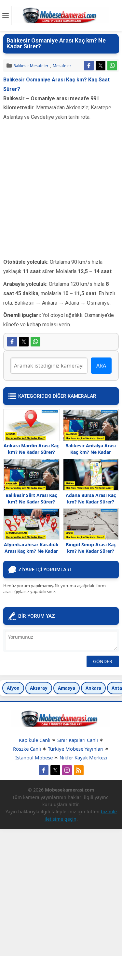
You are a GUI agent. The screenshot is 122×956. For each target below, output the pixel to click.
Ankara (93, 688)
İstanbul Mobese (34, 757)
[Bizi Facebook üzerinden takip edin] (43, 770)
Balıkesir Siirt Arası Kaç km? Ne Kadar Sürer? (31, 498)
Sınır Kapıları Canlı (77, 740)
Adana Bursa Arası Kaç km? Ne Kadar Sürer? (91, 498)
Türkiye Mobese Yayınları (75, 748)
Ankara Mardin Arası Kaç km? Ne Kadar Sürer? (31, 448)
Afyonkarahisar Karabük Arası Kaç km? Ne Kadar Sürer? (31, 551)
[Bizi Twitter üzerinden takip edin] (55, 770)
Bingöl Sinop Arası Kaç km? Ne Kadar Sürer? (91, 547)
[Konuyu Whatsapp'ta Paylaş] (112, 65)
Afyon (13, 688)
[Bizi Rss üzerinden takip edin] (79, 770)
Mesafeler (62, 65)
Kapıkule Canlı (34, 740)
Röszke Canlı (27, 748)
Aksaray (38, 688)
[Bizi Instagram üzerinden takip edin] (67, 770)
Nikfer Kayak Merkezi (83, 757)
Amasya (66, 688)
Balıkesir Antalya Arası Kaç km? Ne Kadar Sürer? (90, 452)
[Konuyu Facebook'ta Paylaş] (89, 65)
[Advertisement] (61, 197)
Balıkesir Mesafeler (30, 65)
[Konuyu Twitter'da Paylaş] (100, 65)
